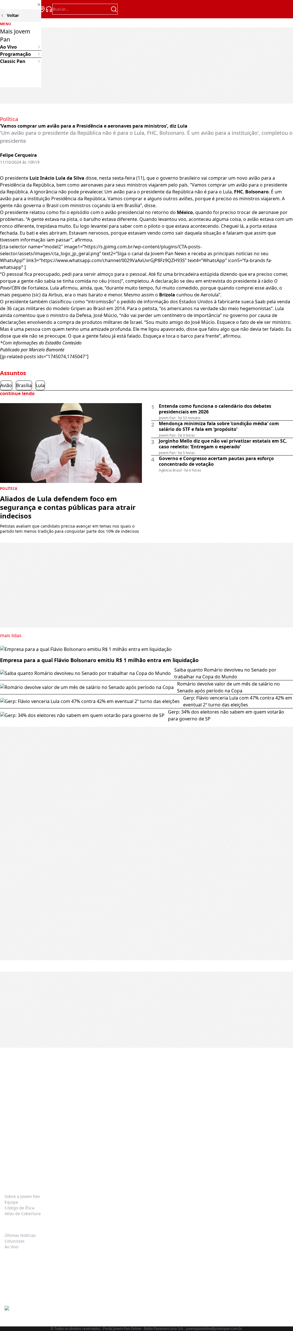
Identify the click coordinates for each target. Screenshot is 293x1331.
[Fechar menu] (20, 4)
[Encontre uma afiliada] (42, 9)
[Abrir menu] (8, 9)
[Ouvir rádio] (48, 9)
